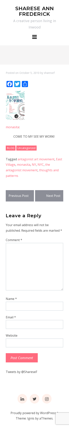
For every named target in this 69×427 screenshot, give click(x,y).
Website (11, 335)
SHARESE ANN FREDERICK (34, 11)
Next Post (53, 196)
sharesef (49, 73)
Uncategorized (26, 148)
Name (11, 299)
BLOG (10, 148)
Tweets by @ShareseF (21, 372)
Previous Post (19, 196)
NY (34, 164)
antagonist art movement (36, 159)
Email (11, 317)
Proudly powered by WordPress (33, 413)
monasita (12, 127)
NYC (41, 164)
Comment (14, 240)
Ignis (30, 418)
